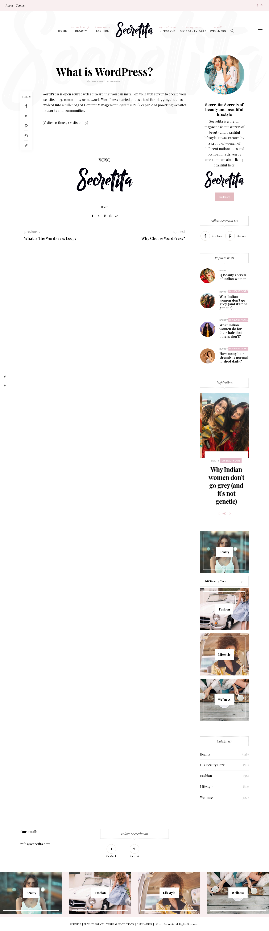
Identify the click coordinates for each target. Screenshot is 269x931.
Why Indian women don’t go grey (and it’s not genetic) (233, 302)
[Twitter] (26, 116)
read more (224, 196)
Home (62, 30)
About (9, 5)
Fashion (102, 29)
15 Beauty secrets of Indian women (233, 277)
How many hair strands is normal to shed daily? (233, 357)
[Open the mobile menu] (260, 29)
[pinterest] (4, 385)
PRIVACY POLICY (93, 924)
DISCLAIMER (144, 924)
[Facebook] (257, 5)
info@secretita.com (35, 844)
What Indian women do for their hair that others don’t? (230, 331)
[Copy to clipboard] (26, 145)
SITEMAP (75, 924)
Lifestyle (167, 29)
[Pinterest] (261, 5)
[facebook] (4, 376)
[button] (209, 444)
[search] (232, 29)
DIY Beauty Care (193, 29)
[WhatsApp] (26, 136)
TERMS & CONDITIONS (120, 924)
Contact (20, 5)
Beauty (81, 29)
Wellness (218, 29)
